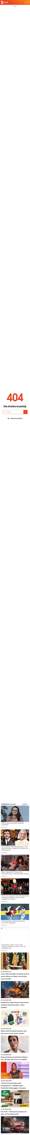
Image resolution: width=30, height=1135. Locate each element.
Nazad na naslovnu (16, 418)
